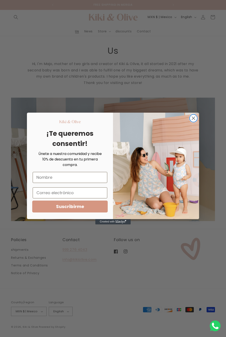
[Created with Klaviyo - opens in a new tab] (113, 221)
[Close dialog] (193, 118)
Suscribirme (70, 206)
